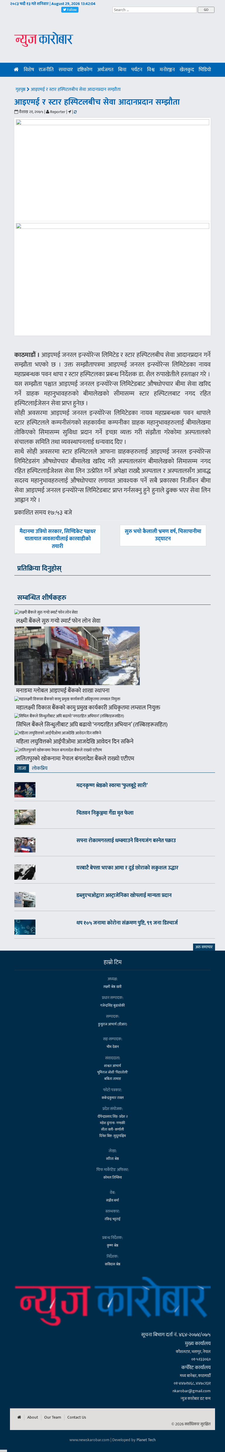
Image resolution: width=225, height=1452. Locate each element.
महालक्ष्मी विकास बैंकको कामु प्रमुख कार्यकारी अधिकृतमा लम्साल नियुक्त (88, 708)
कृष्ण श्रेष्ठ (112, 1245)
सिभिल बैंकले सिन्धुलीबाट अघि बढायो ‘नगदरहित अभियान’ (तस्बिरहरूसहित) (92, 725)
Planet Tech (146, 1439)
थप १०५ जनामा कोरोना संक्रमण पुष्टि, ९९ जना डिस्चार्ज (127, 923)
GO (206, 10)
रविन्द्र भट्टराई (112, 1219)
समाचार (66, 69)
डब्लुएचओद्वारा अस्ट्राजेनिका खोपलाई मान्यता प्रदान (124, 895)
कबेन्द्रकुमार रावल (113, 1098)
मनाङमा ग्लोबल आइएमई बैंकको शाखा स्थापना (63, 691)
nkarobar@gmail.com (192, 1391)
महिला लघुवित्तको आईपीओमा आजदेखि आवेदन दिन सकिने (75, 742)
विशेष (29, 69)
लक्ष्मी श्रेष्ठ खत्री (112, 987)
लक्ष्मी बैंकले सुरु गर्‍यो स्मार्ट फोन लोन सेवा (58, 621)
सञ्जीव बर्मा (112, 1200)
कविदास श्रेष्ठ (112, 1264)
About (32, 1417)
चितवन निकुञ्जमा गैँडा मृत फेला (105, 813)
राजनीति (46, 69)
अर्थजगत (105, 69)
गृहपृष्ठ (21, 89)
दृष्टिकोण (84, 69)
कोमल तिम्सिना (112, 1177)
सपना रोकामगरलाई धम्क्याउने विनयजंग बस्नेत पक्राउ (126, 840)
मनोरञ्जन (167, 69)
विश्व (151, 69)
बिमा (122, 69)
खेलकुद (187, 69)
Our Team (52, 1417)
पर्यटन (136, 69)
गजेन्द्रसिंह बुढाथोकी (112, 1005)
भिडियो (205, 69)
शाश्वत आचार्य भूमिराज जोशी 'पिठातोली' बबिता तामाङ (112, 1072)
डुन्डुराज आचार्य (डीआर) (112, 1024)
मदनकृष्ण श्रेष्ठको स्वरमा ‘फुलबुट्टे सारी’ (112, 785)
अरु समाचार (204, 947)
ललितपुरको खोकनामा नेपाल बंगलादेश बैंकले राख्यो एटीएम (75, 759)
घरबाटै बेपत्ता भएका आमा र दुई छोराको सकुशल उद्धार (127, 867)
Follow (71, 10)
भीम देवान (113, 1047)
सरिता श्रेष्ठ (112, 1159)
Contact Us (76, 1417)
